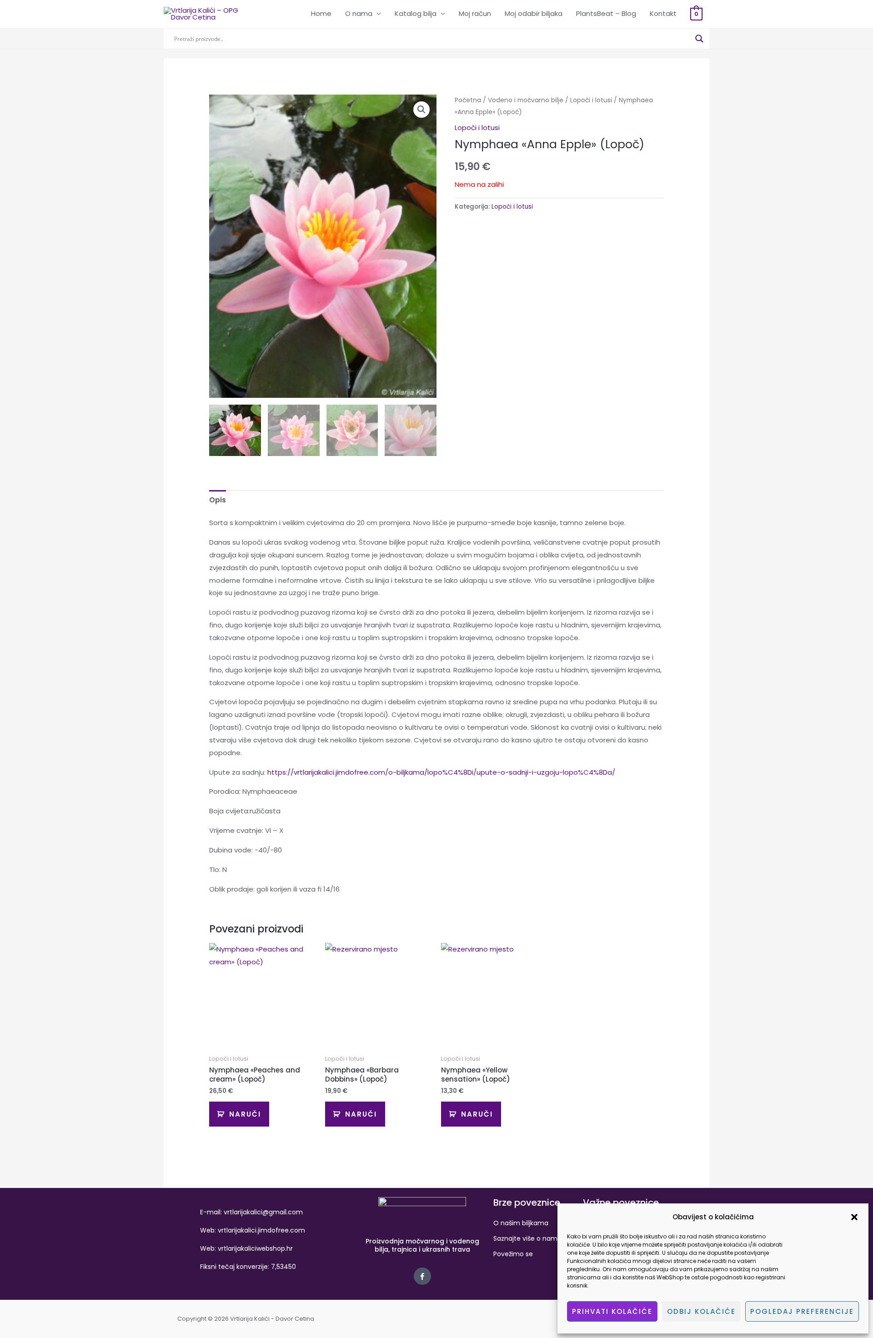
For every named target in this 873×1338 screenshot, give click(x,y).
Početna (468, 100)
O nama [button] (358, 13)
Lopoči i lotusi (591, 100)
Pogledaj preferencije (802, 1311)
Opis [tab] (217, 500)
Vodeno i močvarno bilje (525, 100)
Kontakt (663, 13)
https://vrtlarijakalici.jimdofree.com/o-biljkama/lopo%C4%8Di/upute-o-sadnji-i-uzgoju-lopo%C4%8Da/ (441, 772)
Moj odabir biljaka (533, 13)
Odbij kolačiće (701, 1311)
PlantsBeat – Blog (606, 13)
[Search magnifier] (699, 38)
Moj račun (475, 13)
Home (321, 13)
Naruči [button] (245, 1114)
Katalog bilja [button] (415, 13)
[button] (854, 1217)
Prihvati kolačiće (612, 1311)
